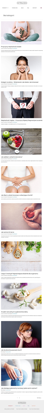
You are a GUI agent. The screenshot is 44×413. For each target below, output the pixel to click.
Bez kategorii (10, 48)
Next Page (39, 397)
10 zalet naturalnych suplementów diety (14, 312)
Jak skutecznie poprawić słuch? (11, 350)
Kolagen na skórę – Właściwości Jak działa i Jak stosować (19, 82)
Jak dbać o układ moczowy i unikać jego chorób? (17, 195)
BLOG (22, 7)
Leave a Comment (4, 48)
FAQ (28, 7)
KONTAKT (35, 7)
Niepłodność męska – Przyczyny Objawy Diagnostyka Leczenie (21, 120)
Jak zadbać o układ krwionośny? (11, 157)
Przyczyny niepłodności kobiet (11, 47)
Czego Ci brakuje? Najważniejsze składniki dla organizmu (19, 274)
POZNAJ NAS (14, 7)
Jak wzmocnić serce (7, 232)
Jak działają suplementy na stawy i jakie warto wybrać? (19, 388)
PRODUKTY (4, 7)
